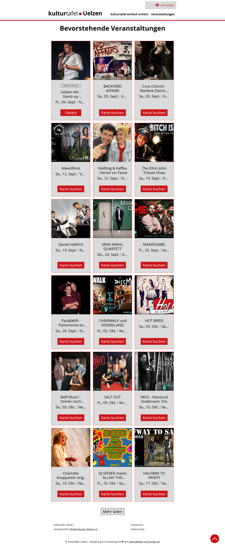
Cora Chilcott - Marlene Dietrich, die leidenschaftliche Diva (154, 88)
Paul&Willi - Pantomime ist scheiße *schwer (71, 322)
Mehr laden (112, 511)
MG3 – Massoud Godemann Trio (154, 399)
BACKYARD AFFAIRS (112, 88)
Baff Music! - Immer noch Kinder (71, 399)
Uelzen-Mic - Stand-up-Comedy (71, 94)
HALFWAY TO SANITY (154, 475)
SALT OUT (112, 397)
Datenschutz (137, 529)
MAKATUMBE (154, 244)
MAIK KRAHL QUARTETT (112, 246)
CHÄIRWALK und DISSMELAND (113, 322)
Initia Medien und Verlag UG (144, 541)
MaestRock (71, 168)
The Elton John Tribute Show (154, 170)
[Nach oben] (214, 538)
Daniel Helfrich (70, 244)
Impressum (137, 524)
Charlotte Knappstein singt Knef (71, 475)
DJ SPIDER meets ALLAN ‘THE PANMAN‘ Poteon (112, 475)
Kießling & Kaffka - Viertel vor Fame (112, 170)
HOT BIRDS (154, 320)
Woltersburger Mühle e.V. (84, 529)
